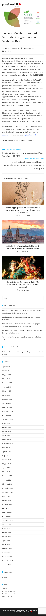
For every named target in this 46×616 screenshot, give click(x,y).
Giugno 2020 (6, 500)
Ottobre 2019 (6, 516)
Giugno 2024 (6, 427)
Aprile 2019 (6, 541)
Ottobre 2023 (6, 448)
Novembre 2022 (7, 488)
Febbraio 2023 (7, 476)
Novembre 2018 (7, 561)
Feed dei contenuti (8, 591)
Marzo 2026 (6, 379)
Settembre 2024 (7, 419)
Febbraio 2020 (7, 504)
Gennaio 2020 (6, 508)
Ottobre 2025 (6, 387)
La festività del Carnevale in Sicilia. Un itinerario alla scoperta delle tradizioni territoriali (23, 284)
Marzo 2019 (6, 545)
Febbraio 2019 (7, 549)
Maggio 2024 (6, 431)
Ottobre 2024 (6, 415)
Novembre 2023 (7, 444)
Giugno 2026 (6, 371)
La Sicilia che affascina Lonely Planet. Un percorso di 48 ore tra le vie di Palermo (23, 247)
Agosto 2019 (6, 524)
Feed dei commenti (8, 594)
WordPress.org (7, 596)
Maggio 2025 (6, 391)
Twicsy (4, 352)
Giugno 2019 (6, 533)
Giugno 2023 (6, 460)
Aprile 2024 (6, 435)
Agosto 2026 (6, 367)
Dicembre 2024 (7, 407)
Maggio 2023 (6, 464)
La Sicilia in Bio (10, 140)
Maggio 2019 (6, 537)
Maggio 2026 (6, 375)
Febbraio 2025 (7, 399)
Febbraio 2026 (7, 383)
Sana (34, 140)
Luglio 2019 (6, 528)
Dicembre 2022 (7, 484)
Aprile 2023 (6, 468)
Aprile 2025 (6, 395)
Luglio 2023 (6, 456)
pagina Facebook (30, 135)
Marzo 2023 (6, 472)
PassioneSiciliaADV (21, 611)
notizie (18, 140)
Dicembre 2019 (7, 512)
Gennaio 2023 (6, 480)
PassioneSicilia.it (26, 140)
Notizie (8, 51)
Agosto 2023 (6, 452)
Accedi (4, 589)
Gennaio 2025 (6, 403)
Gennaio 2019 (6, 553)
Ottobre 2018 (6, 565)
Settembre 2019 (7, 520)
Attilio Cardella (11, 48)
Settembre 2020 (7, 492)
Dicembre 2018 (7, 557)
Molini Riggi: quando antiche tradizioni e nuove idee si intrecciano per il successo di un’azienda (23, 210)
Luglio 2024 (6, 423)
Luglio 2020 (6, 496)
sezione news (7, 135)
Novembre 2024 (7, 411)
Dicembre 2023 (7, 440)
